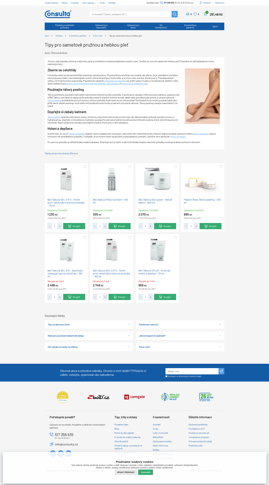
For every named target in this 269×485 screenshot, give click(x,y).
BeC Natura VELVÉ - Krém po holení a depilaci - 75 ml (154, 272)
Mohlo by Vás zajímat (124, 433)
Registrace (219, 3)
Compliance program (199, 437)
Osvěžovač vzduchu (148, 324)
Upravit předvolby (125, 472)
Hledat (175, 14)
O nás (102, 3)
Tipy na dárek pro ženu (59, 324)
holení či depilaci (77, 133)
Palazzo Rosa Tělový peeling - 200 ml (202, 201)
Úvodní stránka (51, 3)
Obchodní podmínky (198, 424)
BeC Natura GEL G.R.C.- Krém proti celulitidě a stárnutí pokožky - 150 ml (111, 273)
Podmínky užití (195, 445)
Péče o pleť (144, 347)
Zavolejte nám (152, 2)
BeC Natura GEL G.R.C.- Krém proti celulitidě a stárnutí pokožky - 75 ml (66, 202)
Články (65, 3)
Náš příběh (158, 437)
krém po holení (178, 136)
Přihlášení (207, 3)
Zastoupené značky (162, 441)
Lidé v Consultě (160, 433)
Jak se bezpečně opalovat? (152, 335)
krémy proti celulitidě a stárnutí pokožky (86, 83)
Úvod (47, 36)
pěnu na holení (201, 133)
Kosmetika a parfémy (190, 26)
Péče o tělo (97, 36)
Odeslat (221, 371)
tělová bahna (113, 83)
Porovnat (191, 14)
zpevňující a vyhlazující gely (135, 83)
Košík (215, 13)
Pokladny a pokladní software (64, 26)
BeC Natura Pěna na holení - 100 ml (110, 201)
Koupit (76, 226)
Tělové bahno (54, 117)
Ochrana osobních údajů (200, 441)
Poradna (75, 3)
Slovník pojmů (121, 441)
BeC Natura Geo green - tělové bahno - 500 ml (155, 201)
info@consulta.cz (66, 444)
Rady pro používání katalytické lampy (66, 335)
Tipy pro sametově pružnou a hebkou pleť (125, 36)
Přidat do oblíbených (84, 166)
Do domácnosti (161, 26)
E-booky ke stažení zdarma (127, 437)
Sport (215, 26)
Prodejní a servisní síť (199, 433)
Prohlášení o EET (197, 428)
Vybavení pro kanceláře (101, 26)
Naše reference (160, 445)
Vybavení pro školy (133, 26)
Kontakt (111, 3)
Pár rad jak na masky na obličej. (63, 347)
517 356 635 (169, 2)
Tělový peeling (54, 100)
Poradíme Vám (121, 424)
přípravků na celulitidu (115, 80)
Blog (116, 428)
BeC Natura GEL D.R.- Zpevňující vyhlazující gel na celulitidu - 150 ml (65, 273)
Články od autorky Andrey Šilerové (61, 153)
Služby (156, 449)
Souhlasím (145, 472)
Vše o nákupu (88, 3)
